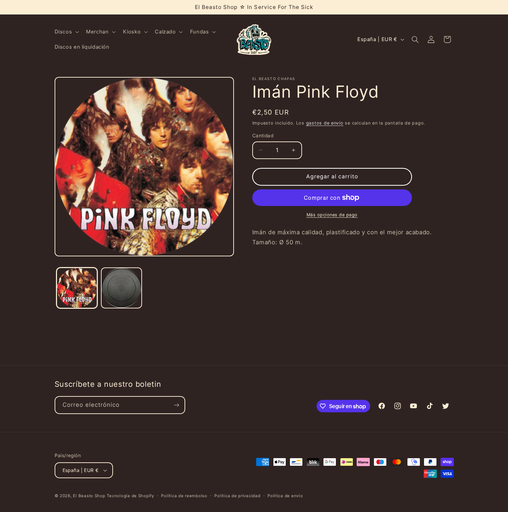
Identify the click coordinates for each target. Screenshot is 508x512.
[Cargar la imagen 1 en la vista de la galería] (76, 287)
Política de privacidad (237, 495)
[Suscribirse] (176, 405)
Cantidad (262, 135)
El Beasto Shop (89, 495)
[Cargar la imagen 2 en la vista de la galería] (121, 287)
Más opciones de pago (332, 214)
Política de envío (285, 495)
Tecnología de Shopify (130, 495)
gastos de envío (325, 122)
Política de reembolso (184, 495)
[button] (66, 31)
